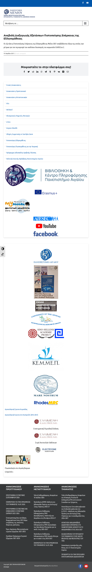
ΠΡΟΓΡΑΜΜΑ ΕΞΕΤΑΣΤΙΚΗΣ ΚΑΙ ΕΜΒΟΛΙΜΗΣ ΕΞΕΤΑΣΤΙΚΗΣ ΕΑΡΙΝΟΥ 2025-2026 (16, 511)
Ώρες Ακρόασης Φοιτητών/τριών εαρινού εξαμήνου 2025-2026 (17, 530)
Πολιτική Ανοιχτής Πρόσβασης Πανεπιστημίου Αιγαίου (24, 159)
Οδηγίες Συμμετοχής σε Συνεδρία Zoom (19, 134)
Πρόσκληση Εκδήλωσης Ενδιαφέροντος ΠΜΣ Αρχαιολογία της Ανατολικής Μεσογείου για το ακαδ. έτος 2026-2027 (45, 525)
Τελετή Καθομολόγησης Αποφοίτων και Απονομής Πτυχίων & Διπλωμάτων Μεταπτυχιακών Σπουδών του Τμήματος (73, 498)
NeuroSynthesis (53, 566)
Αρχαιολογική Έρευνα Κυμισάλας (16, 409)
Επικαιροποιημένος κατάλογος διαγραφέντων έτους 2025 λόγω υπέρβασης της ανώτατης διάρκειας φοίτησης (16, 521)
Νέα (7, 103)
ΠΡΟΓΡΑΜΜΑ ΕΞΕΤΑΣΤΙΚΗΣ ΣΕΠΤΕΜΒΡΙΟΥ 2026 (15, 496)
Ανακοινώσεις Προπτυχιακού (16, 91)
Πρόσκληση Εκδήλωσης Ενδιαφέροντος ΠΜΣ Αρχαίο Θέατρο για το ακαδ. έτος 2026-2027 (46, 536)
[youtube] (86, 566)
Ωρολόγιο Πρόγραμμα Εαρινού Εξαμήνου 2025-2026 (16, 537)
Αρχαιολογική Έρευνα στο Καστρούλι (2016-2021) (21, 415)
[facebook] (80, 566)
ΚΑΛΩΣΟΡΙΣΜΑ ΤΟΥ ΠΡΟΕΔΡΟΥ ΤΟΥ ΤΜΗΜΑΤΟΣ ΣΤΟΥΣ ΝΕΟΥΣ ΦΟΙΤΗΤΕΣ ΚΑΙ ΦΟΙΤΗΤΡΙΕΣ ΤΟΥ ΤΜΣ (72, 537)
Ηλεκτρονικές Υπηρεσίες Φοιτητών (18, 116)
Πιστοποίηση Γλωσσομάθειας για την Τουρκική (22, 146)
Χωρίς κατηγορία (21, 53)
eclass (8, 122)
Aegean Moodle (11, 128)
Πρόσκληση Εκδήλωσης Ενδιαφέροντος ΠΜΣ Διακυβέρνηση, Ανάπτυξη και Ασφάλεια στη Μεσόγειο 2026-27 (45, 514)
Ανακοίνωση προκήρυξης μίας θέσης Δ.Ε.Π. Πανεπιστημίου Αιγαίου (71, 547)
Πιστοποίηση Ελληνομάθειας (16, 140)
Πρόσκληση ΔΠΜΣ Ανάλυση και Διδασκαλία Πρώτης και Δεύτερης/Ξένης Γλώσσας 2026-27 (45, 504)
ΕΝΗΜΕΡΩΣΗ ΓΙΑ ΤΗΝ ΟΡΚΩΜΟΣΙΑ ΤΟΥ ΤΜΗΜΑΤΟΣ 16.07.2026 (18, 503)
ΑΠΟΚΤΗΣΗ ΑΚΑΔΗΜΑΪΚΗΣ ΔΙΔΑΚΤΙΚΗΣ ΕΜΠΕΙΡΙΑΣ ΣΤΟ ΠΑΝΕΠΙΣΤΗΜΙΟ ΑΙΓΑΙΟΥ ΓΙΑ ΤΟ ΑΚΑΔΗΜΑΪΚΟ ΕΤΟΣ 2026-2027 (72, 526)
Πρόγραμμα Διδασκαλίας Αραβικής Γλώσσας (21, 152)
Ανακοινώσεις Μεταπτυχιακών (16, 97)
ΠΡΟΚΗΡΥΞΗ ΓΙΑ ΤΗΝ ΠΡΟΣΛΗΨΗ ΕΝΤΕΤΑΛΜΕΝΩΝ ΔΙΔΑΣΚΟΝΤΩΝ (72, 555)
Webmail (9, 110)
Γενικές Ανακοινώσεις (13, 85)
